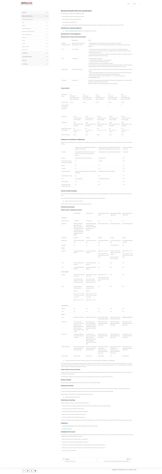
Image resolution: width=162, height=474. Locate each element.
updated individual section (75, 30)
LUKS (106, 193)
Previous (67, 459)
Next (128, 459)
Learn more (67, 201)
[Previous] (63, 459)
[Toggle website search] (140, 3)
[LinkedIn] (31, 471)
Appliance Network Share (127, 317)
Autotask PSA (65, 428)
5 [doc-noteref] (100, 280)
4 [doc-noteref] (107, 274)
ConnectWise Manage (66, 426)
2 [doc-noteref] (65, 250)
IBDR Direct (112, 360)
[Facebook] (27, 471)
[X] (24, 471)
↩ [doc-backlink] (105, 444)
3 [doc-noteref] (100, 256)
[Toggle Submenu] (47, 12)
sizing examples (93, 77)
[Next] (130, 459)
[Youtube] (35, 471)
